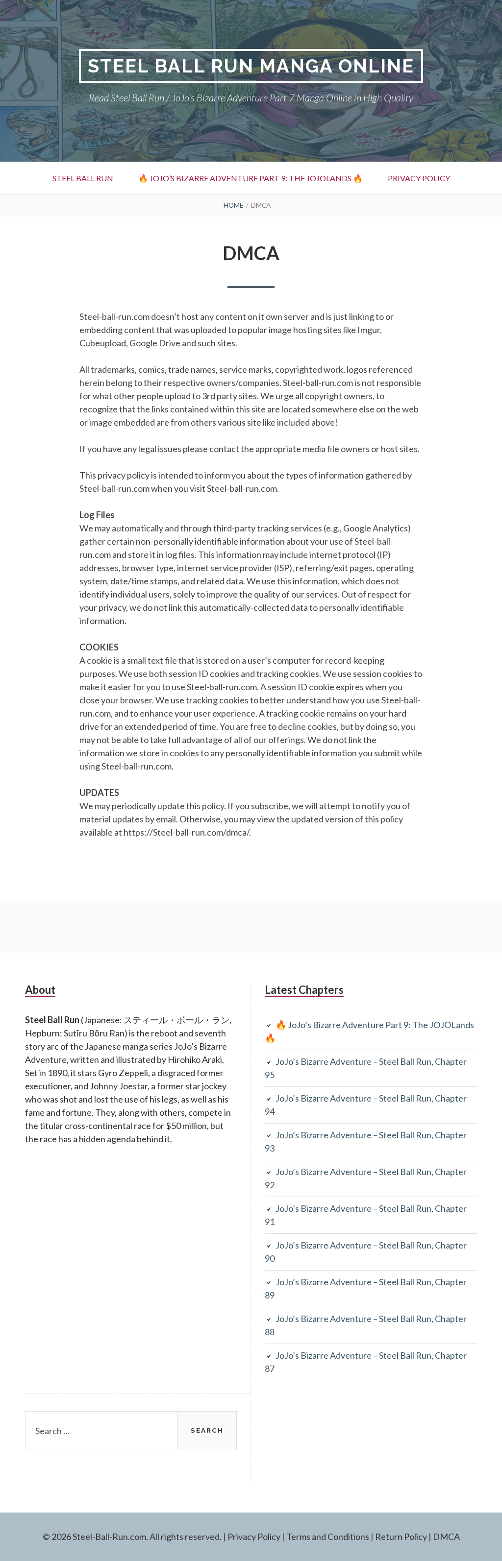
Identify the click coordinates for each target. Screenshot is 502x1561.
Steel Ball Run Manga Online (251, 66)
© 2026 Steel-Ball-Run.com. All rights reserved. (132, 1536)
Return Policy (401, 1536)
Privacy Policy (419, 178)
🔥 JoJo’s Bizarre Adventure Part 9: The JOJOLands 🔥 (250, 178)
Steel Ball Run (82, 178)
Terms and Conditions (327, 1536)
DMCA (446, 1536)
